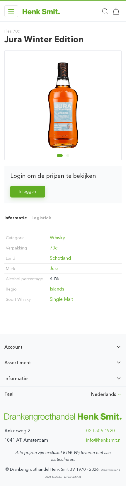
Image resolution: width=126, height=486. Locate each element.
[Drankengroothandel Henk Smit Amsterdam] (41, 11)
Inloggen (27, 191)
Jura (54, 268)
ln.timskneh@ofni (104, 440)
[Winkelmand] (116, 11)
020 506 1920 (100, 430)
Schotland (60, 258)
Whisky (57, 237)
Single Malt (61, 299)
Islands (57, 289)
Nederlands (104, 394)
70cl (54, 248)
